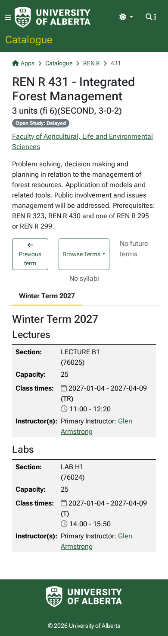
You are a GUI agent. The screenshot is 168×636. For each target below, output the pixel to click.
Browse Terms (81, 254)
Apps (27, 63)
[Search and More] (151, 17)
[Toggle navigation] (8, 17)
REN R (91, 63)
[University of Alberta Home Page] (52, 17)
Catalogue (29, 39)
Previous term (30, 259)
